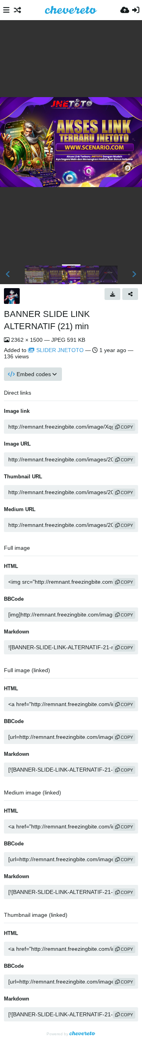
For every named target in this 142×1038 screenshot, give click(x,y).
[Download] (112, 294)
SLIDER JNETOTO (60, 350)
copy (126, 427)
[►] (134, 274)
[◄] (8, 274)
